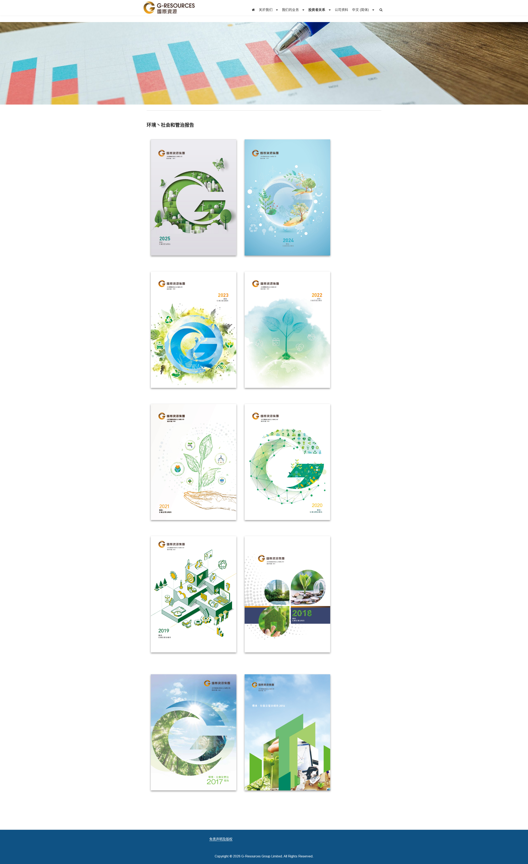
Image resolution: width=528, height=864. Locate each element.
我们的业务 (290, 10)
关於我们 (265, 10)
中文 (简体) (360, 10)
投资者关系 (316, 10)
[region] (264, 63)
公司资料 (341, 10)
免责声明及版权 (220, 839)
